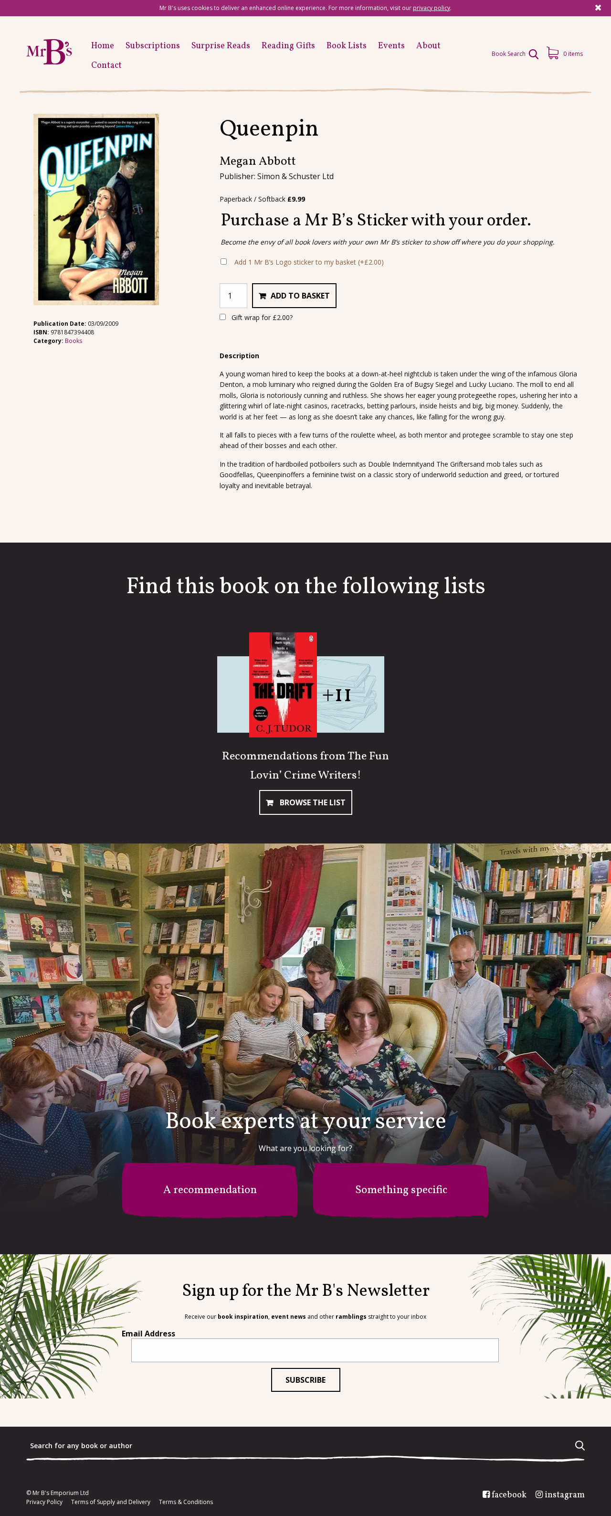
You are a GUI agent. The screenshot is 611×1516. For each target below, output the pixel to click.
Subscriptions (153, 46)
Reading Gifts (288, 46)
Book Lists (347, 46)
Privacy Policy (44, 1502)
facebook (509, 1495)
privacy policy (431, 8)
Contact (106, 66)
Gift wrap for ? (261, 317)
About (428, 46)
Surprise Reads (220, 46)
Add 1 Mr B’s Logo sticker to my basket (309, 262)
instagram (565, 1495)
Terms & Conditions (186, 1502)
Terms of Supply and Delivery (110, 1502)
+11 (337, 695)
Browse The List (312, 802)
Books (73, 341)
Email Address (148, 1333)
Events (391, 46)
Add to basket (300, 295)
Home (102, 46)
